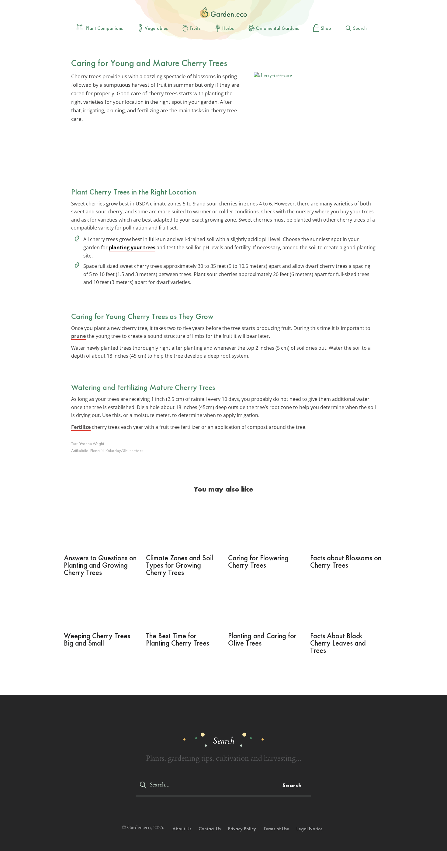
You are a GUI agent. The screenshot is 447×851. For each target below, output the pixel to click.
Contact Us (210, 828)
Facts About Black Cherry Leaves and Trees (338, 643)
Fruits (195, 28)
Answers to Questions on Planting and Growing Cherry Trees (100, 565)
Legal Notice (309, 828)
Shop (326, 28)
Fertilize (81, 427)
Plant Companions (104, 28)
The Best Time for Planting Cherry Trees (177, 639)
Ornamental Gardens (277, 28)
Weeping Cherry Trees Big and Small (97, 639)
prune (78, 336)
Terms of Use (276, 828)
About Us (181, 828)
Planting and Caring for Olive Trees (262, 639)
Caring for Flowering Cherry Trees (258, 561)
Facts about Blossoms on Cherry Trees (345, 561)
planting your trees (132, 247)
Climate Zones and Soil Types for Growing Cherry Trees (179, 565)
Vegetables (156, 28)
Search (360, 28)
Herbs (228, 28)
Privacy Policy (242, 828)
